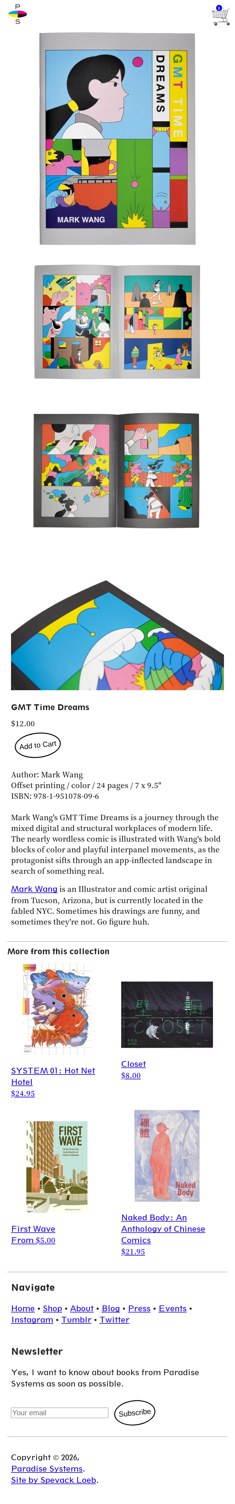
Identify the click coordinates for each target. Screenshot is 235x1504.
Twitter (114, 1319)
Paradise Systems (47, 1468)
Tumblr (76, 1319)
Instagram (32, 1319)
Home (23, 1308)
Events (173, 1308)
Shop (52, 1308)
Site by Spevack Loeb (53, 1480)
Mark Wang (34, 889)
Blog (111, 1308)
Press (139, 1308)
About (82, 1308)
